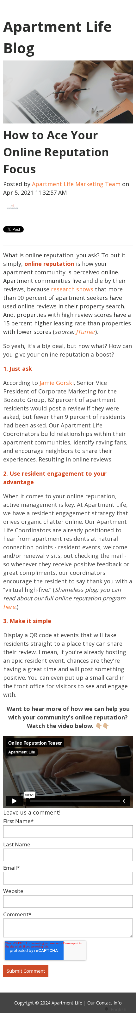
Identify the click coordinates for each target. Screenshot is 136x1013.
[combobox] (115, 1009)
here (9, 606)
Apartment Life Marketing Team (76, 184)
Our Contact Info (104, 1003)
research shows (72, 289)
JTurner (85, 331)
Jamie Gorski (57, 382)
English (119, 1009)
